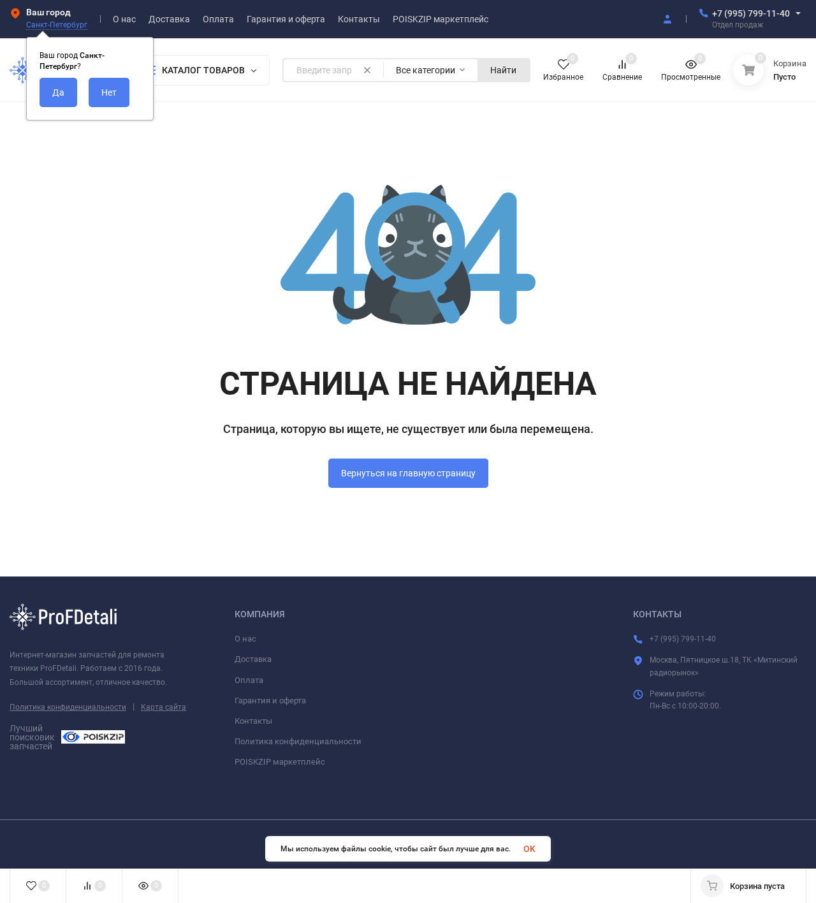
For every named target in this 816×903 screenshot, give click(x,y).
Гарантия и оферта (270, 700)
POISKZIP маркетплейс (280, 762)
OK (529, 849)
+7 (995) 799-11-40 (751, 13)
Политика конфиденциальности (68, 707)
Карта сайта (163, 707)
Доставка (253, 659)
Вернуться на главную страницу (408, 473)
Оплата (249, 680)
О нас (245, 638)
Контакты (253, 721)
